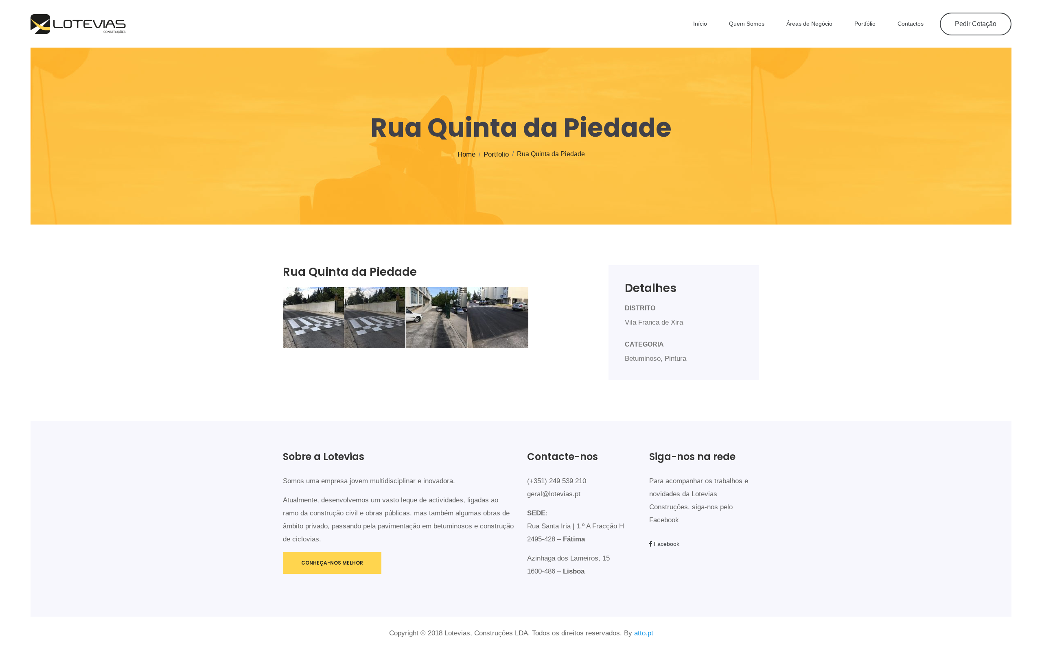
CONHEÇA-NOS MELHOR (332, 562)
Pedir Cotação (975, 23)
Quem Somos (746, 23)
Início (700, 23)
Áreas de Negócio (809, 23)
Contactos (911, 23)
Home (466, 154)
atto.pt (643, 633)
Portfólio (865, 23)
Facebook (665, 544)
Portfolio (496, 154)
